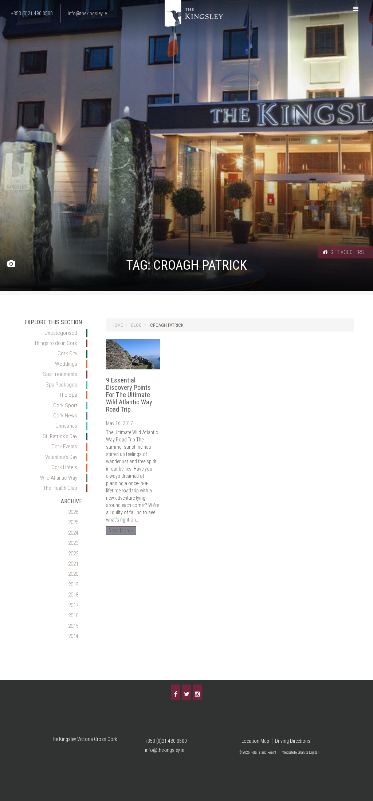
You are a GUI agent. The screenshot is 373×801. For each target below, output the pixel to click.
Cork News (65, 415)
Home (117, 325)
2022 (73, 553)
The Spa (68, 395)
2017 (73, 605)
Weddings (66, 364)
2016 (73, 615)
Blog (136, 325)
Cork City (67, 353)
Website (288, 752)
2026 (73, 512)
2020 (73, 574)
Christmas (66, 426)
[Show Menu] (356, 9)
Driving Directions (292, 741)
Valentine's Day (61, 457)
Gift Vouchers (346, 252)
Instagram (197, 692)
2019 (73, 584)
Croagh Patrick (167, 325)
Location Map (255, 741)
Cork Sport (65, 405)
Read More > (121, 531)
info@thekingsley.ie (164, 750)
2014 (73, 636)
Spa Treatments (60, 374)
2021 (73, 563)
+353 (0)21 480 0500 (166, 741)
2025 (73, 522)
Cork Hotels (64, 467)
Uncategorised (60, 333)
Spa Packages (61, 384)
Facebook (175, 692)
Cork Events (64, 446)
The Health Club (60, 488)
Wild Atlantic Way (58, 478)
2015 (73, 626)
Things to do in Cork (55, 343)
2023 (73, 543)
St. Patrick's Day (60, 436)
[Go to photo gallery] (11, 264)
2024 (73, 533)
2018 (73, 594)
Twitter (186, 692)
